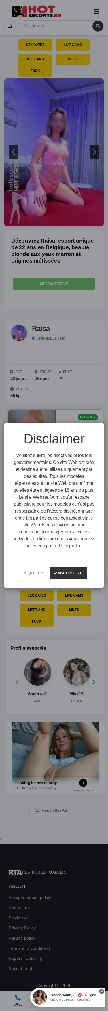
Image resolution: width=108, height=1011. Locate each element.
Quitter (35, 573)
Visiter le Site (70, 573)
